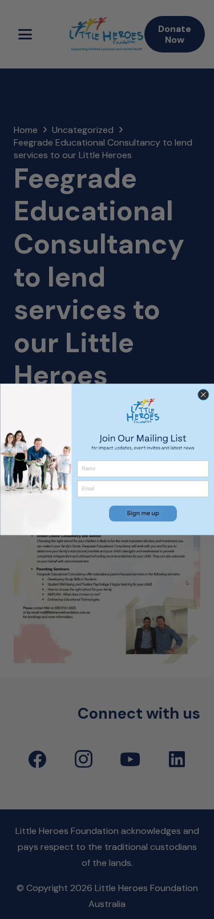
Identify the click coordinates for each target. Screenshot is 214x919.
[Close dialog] (202, 394)
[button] (143, 513)
